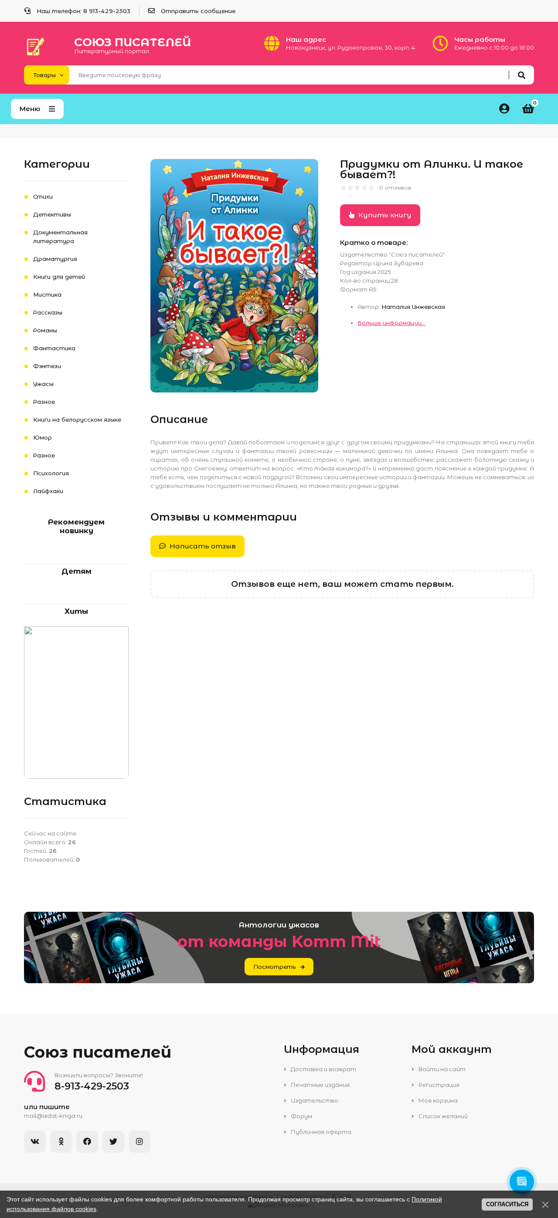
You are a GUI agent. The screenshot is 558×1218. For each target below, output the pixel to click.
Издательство (313, 1100)
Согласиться (507, 1204)
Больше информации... (391, 322)
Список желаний (442, 1116)
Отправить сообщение (198, 10)
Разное (44, 401)
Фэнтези (47, 365)
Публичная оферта (320, 1131)
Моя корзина (437, 1100)
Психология (51, 473)
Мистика (47, 294)
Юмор (42, 437)
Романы (45, 330)
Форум (300, 1116)
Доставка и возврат (322, 1069)
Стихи (43, 196)
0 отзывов (395, 187)
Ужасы (43, 383)
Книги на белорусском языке (77, 419)
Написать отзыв (202, 546)
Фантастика (54, 348)
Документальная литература (60, 236)
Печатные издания (319, 1084)
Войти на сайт (441, 1069)
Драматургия (55, 258)
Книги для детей (59, 276)
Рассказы (47, 312)
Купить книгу (384, 215)
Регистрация (438, 1084)
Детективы (52, 214)
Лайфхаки (48, 490)
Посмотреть (274, 966)
